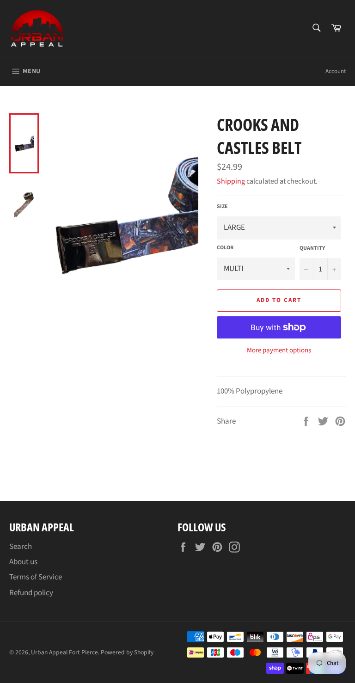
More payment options (279, 350)
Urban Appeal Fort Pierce (64, 652)
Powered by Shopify (127, 652)
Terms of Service (35, 577)
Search (20, 546)
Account (335, 71)
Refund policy (31, 592)
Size (222, 206)
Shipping (231, 181)
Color (225, 248)
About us (23, 561)
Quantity (312, 248)
